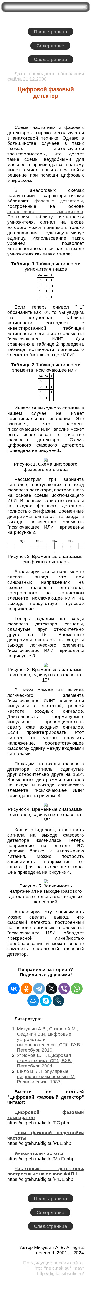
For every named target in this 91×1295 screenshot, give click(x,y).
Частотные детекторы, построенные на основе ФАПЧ (45, 1171)
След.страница (50, 59)
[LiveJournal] (58, 1000)
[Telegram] (39, 988)
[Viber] (64, 988)
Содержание (50, 45)
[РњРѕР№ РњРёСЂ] (33, 1000)
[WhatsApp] (77, 988)
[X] (51, 988)
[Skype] (46, 1000)
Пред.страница (50, 31)
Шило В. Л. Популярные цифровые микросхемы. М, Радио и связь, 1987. (46, 1076)
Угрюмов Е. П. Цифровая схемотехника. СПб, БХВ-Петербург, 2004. (44, 1060)
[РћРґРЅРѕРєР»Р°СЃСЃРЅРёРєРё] (26, 988)
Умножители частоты (39, 1153)
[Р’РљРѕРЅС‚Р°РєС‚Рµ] (14, 988)
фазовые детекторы (58, 200)
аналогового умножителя (45, 211)
